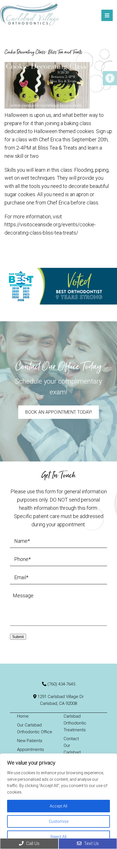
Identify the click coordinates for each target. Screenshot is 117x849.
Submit (18, 637)
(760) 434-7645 (61, 684)
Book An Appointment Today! (58, 412)
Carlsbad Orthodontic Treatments (75, 723)
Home (23, 716)
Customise (58, 821)
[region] (58, 801)
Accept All (58, 806)
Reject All (58, 836)
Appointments (30, 749)
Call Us (32, 843)
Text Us (91, 843)
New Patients (29, 740)
